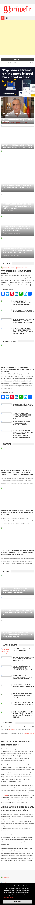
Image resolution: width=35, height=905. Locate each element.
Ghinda (18, 211)
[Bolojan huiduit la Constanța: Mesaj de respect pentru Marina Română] (6, 304)
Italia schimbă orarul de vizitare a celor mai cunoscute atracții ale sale (16, 187)
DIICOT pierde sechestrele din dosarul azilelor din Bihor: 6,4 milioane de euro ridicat (15, 590)
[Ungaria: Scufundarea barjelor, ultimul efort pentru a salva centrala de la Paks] (17, 354)
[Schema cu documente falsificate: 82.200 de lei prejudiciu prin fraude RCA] (17, 607)
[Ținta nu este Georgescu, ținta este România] (17, 107)
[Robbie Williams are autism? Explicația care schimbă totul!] (6, 697)
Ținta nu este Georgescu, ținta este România (17, 120)
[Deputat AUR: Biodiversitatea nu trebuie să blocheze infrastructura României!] (6, 322)
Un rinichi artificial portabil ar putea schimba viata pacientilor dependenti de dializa (17, 512)
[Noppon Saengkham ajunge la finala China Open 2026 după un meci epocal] (17, 137)
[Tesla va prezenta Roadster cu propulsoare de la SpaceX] (6, 706)
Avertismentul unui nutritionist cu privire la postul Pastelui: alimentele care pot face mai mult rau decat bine (17, 472)
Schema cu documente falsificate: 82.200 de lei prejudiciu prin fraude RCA (17, 612)
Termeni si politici (8, 897)
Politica (6, 263)
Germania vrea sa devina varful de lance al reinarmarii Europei (21, 423)
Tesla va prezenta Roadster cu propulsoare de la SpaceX (23, 704)
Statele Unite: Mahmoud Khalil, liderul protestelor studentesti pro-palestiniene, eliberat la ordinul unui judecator (23, 433)
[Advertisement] (17, 37)
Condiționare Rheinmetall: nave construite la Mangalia (23, 311)
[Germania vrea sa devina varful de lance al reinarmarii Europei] (6, 424)
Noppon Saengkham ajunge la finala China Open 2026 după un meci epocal (17, 146)
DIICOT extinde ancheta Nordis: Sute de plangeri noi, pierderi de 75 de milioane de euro (17, 634)
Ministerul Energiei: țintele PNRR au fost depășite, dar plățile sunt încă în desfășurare (17, 206)
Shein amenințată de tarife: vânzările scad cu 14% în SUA (23, 405)
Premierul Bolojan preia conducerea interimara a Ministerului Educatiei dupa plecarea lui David (23, 330)
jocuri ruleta (12, 729)
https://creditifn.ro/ (29, 734)
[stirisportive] (5, 877)
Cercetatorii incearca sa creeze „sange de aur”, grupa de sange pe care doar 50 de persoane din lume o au (17, 552)
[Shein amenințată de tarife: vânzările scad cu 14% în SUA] (6, 407)
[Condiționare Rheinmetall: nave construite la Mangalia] (6, 313)
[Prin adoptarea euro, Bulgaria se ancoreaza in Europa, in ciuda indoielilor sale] (6, 416)
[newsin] (3, 883)
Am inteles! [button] (17, 901)
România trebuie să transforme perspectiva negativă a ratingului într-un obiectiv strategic (17, 250)
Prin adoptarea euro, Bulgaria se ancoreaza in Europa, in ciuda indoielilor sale (22, 415)
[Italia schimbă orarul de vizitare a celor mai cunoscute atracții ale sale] (17, 171)
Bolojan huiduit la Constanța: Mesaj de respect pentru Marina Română (23, 303)
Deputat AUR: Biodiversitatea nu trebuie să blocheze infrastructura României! (23, 321)
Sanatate (7, 444)
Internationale (9, 341)
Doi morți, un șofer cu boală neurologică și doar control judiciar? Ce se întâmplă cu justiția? (23, 714)
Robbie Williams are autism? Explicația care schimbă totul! (23, 695)
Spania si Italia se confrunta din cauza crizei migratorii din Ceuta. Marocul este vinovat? (17, 228)
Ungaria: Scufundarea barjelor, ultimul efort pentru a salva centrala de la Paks (17, 369)
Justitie (6, 571)
